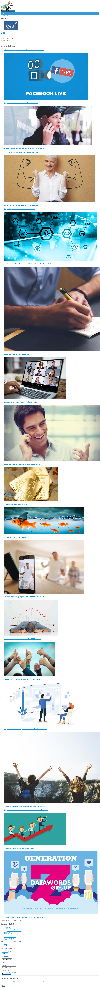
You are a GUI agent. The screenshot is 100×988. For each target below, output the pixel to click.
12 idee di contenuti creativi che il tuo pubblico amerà (22, 152)
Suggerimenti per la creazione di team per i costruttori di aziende (26, 810)
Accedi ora (4, 953)
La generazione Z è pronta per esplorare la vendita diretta (23, 917)
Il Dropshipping (7, 927)
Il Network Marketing (8, 928)
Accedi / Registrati (5, 15)
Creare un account (6, 973)
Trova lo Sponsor (25, 13)
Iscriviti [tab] (5, 945)
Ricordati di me (6, 951)
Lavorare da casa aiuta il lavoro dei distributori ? (20, 402)
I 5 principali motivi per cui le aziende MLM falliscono (22, 639)
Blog (2, 13)
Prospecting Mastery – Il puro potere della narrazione (22, 679)
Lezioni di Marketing (8, 933)
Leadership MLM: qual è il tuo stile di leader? (19, 848)
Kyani (3, 33)
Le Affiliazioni (7, 932)
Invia (3, 985)
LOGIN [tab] (5, 944)
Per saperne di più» (5, 36)
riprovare (52, 981)
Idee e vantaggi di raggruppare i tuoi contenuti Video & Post (24, 597)
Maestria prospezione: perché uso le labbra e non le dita (22, 464)
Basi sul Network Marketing (13, 929)
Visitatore (6, 957)
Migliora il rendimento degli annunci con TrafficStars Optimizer (25, 729)
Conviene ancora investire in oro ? (15, 504)
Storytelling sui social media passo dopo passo (19, 209)
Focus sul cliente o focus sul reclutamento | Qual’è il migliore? (25, 806)
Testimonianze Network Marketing (14, 931)
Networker (6, 956)
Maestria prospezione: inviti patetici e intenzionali (21, 205)
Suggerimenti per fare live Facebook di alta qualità (21, 103)
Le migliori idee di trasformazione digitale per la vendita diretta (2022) (28, 264)
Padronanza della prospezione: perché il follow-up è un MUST (25, 148)
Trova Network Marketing (12, 13)
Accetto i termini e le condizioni (10, 972)
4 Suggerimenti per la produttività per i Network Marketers (24, 50)
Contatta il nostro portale (9, 938)
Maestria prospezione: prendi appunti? (17, 354)
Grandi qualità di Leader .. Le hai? (15, 537)
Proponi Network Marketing (10, 937)
